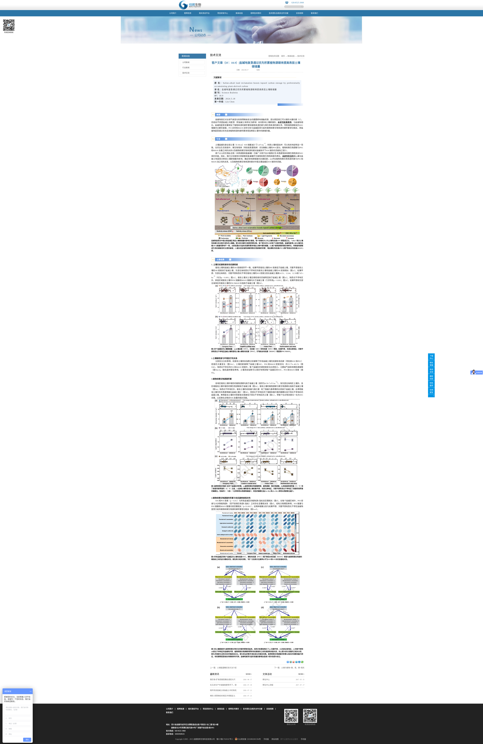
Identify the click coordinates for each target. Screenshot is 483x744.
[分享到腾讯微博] (296, 662)
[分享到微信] (302, 662)
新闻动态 (291, 56)
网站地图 (275, 739)
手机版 (266, 739)
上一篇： (223, 668)
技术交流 (300, 56)
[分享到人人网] (299, 662)
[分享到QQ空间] (291, 662)
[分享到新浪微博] (294, 662)
